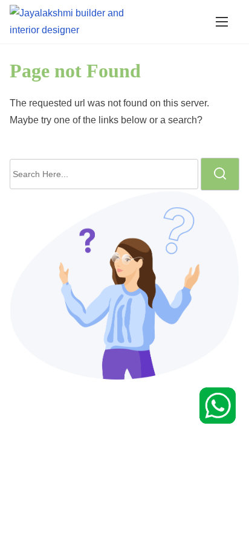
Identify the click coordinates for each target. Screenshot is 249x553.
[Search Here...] (104, 174)
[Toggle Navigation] (221, 21)
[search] (220, 174)
